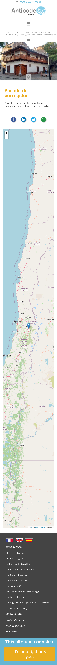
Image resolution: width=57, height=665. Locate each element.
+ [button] (6, 132)
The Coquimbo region (17, 575)
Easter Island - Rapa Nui (18, 564)
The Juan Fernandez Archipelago (22, 591)
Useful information (15, 620)
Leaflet (30, 527)
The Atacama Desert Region (20, 569)
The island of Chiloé (16, 586)
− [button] (6, 137)
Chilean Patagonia (15, 558)
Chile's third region (15, 553)
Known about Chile (15, 625)
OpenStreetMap (40, 527)
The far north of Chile (17, 580)
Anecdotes (11, 631)
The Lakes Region (15, 597)
